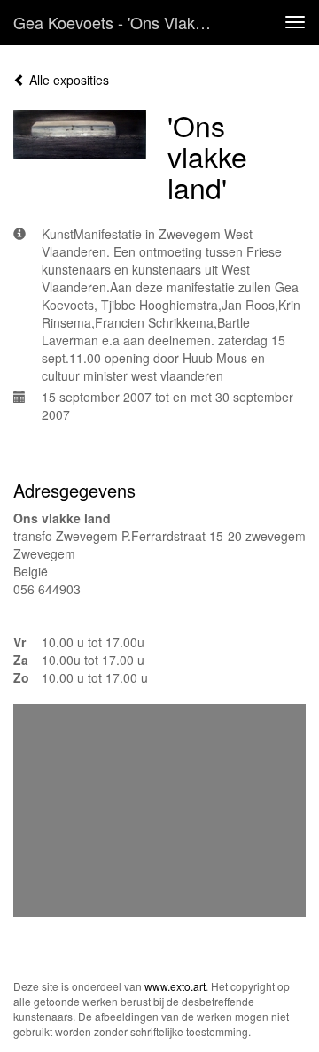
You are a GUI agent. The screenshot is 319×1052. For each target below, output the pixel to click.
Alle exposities (67, 80)
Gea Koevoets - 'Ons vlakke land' (122, 22)
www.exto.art (175, 986)
